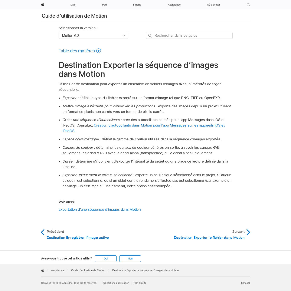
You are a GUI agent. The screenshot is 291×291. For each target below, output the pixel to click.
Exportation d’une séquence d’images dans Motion (100, 209)
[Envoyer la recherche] (150, 35)
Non (130, 258)
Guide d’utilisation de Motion (74, 16)
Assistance (57, 270)
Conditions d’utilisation (116, 282)
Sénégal (245, 282)
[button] (248, 4)
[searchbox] (189, 35)
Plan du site (140, 282)
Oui (106, 258)
